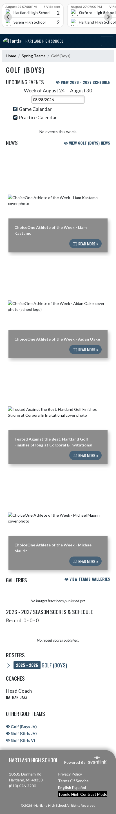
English (64, 787)
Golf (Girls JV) (23, 733)
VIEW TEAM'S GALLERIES (89, 579)
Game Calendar (35, 109)
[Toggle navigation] (107, 41)
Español (79, 787)
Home (11, 55)
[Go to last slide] (8, 17)
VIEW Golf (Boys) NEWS (89, 143)
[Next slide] (108, 17)
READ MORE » (87, 244)
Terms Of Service (73, 780)
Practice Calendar (38, 117)
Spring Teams (34, 55)
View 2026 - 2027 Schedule (85, 82)
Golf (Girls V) (22, 740)
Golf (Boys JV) (23, 726)
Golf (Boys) (41, 665)
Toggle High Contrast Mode (82, 794)
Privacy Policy (70, 774)
